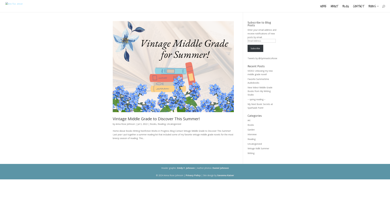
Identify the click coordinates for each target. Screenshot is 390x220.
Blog (345, 7)
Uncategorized (174, 124)
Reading (162, 124)
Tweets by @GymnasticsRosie (262, 58)
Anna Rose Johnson (125, 124)
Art (249, 120)
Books (372, 7)
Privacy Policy (193, 175)
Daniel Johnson (221, 168)
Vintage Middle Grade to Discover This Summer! (156, 118)
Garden (251, 129)
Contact (358, 7)
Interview (252, 134)
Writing (251, 153)
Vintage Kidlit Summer (258, 148)
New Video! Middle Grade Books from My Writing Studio (260, 91)
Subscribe (255, 48)
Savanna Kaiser (225, 175)
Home (323, 7)
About (334, 7)
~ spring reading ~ (256, 99)
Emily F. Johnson (186, 168)
